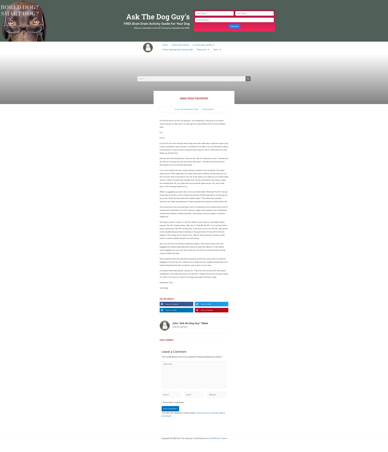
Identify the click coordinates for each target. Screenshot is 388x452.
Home (165, 45)
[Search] (248, 78)
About (215, 49)
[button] (176, 304)
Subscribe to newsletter (173, 402)
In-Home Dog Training (202, 45)
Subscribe (234, 26)
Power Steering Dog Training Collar (177, 49)
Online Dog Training (180, 45)
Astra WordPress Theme (216, 438)
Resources (201, 49)
